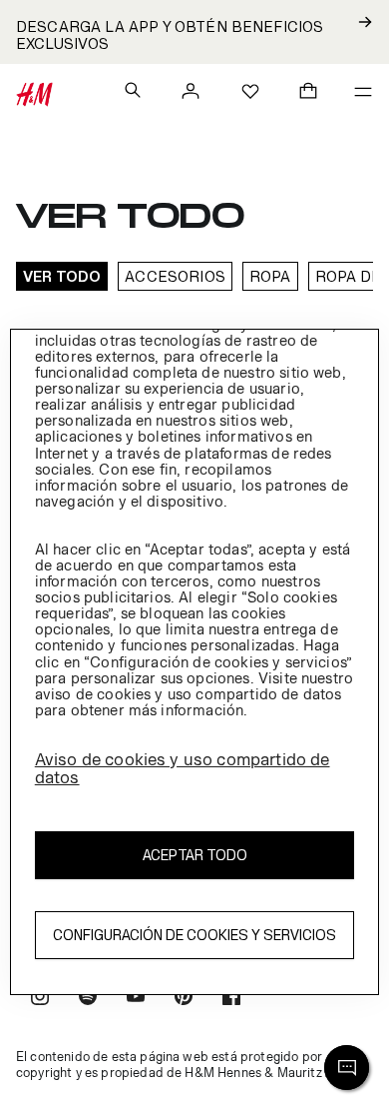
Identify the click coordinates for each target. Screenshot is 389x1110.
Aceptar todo (195, 854)
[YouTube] (136, 998)
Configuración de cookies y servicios (194, 934)
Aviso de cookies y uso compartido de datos (182, 768)
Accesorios (175, 276)
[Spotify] (88, 998)
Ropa (270, 276)
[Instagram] (40, 998)
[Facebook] (231, 998)
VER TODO (62, 276)
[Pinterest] (183, 998)
